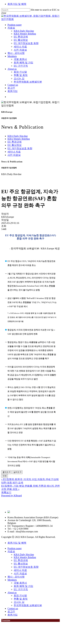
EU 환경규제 (15, 141)
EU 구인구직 (21, 589)
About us (12, 592)
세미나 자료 (14, 151)
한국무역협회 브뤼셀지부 (28, 605)
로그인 (11, 611)
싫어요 (17, 472)
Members (12, 580)
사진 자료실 (14, 155)
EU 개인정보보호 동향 (20, 148)
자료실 (11, 551)
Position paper (15, 548)
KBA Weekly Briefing (19, 139)
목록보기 (6, 492)
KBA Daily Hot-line (18, 136)
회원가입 (13, 614)
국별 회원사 (20, 582)
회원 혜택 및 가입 (23, 586)
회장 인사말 (20, 595)
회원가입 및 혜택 (17, 4)
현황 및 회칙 (21, 598)
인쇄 (5, 476)
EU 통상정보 (15, 145)
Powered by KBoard (11, 495)
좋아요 (6, 472)
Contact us (13, 608)
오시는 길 (19, 602)
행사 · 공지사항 (16, 576)
